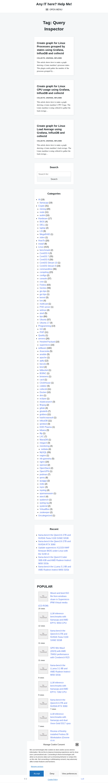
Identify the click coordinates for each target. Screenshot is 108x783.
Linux (40, 247)
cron (42, 282)
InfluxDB (58, 58)
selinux (43, 310)
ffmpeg (43, 405)
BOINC (43, 373)
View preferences (69, 773)
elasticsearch (46, 402)
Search (54, 179)
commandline (46, 269)
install (41, 244)
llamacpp (44, 203)
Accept (37, 773)
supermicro (45, 345)
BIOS (42, 222)
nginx (42, 462)
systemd (43, 506)
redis (42, 484)
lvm (41, 301)
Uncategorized (45, 515)
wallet (42, 215)
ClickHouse (45, 383)
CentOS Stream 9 (48, 266)
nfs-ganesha (45, 459)
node (42, 212)
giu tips (43, 291)
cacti (42, 380)
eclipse (43, 398)
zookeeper (45, 512)
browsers (44, 376)
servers (41, 338)
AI (39, 199)
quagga (43, 481)
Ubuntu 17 (44, 323)
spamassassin (46, 493)
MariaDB (44, 440)
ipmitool (43, 424)
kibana (43, 430)
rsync (42, 487)
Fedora (43, 285)
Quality (41, 335)
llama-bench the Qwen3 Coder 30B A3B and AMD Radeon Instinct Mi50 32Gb (54, 560)
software (42, 348)
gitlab (42, 408)
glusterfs (44, 411)
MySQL (43, 452)
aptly (42, 361)
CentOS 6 (44, 253)
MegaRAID (45, 234)
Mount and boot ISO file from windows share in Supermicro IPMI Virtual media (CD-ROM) (53, 599)
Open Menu (55, 9)
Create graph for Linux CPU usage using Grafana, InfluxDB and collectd (53, 90)
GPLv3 (81, 779)
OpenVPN (44, 471)
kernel (42, 297)
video (42, 237)
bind (42, 367)
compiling (44, 272)
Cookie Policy (53, 779)
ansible (43, 354)
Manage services (37, 766)
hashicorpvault (46, 417)
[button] (77, 744)
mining (43, 209)
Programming (44, 326)
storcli (42, 496)
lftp (41, 433)
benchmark (45, 250)
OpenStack (45, 468)
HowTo (41, 240)
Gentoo (43, 288)
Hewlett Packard (47, 342)
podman (43, 474)
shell (42, 313)
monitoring (45, 446)
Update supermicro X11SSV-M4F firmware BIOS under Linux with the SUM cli (53, 551)
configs (43, 275)
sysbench (44, 500)
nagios (43, 455)
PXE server (45, 307)
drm (41, 395)
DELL (42, 225)
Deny (52, 773)
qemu (42, 477)
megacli (43, 443)
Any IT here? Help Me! (54, 4)
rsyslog (43, 490)
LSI (41, 231)
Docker (43, 392)
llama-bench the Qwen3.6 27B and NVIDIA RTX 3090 (58, 703)
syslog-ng (44, 503)
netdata (44, 449)
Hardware (43, 218)
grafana (49, 58)
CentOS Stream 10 (48, 263)
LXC (42, 436)
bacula (43, 364)
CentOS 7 (44, 256)
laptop (42, 228)
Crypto (41, 206)
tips (41, 316)
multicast (44, 304)
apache (43, 357)
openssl (43, 465)
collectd (41, 58)
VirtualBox (44, 509)
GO (41, 329)
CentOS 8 (44, 259)
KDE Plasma (46, 427)
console (43, 278)
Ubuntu (43, 319)
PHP (42, 332)
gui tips (43, 294)
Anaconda (44, 351)
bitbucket (44, 370)
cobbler (43, 386)
